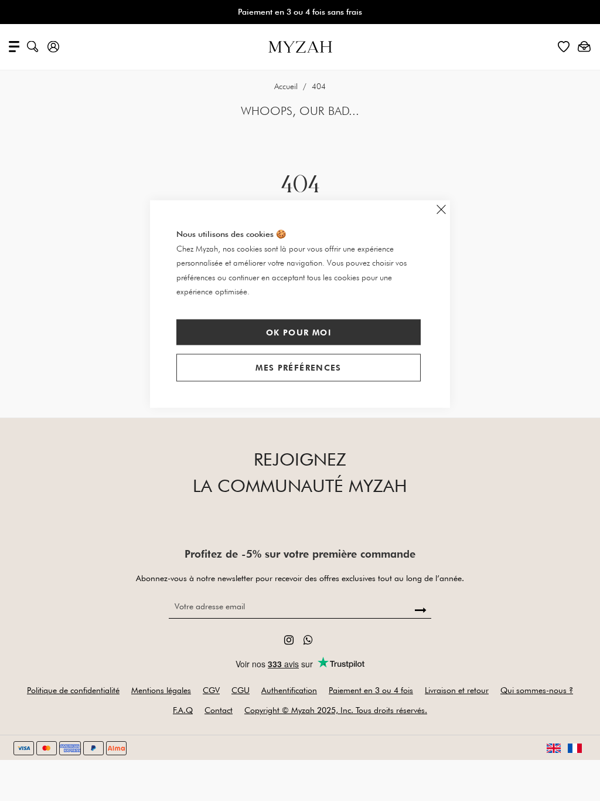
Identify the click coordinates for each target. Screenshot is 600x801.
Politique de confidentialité (73, 690)
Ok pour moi (298, 332)
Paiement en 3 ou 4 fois (371, 690)
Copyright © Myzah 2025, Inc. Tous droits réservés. (335, 710)
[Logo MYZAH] (300, 45)
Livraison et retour (457, 690)
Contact (218, 710)
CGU (240, 690)
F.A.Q (183, 710)
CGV (211, 690)
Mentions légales (161, 690)
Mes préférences (298, 367)
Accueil (287, 86)
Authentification (289, 690)
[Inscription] (421, 610)
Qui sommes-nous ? (536, 690)
